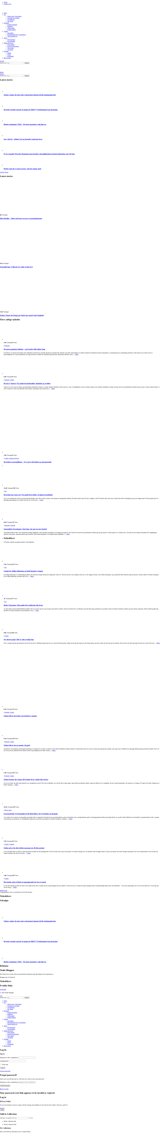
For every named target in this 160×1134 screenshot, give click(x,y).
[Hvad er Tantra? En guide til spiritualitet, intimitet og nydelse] (82, 365)
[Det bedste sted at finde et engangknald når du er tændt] (82, 864)
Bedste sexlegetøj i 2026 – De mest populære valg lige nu (25, 124)
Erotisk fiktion (11, 29)
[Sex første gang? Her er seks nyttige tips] (82, 621)
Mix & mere (7, 58)
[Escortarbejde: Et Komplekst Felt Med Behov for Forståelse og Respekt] (82, 796)
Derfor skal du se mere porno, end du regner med (22, 169)
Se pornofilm (11, 41)
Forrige (2, 172)
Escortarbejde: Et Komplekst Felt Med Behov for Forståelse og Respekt (31, 814)
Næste (6, 172)
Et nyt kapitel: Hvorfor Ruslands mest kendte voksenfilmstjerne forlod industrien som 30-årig (39, 154)
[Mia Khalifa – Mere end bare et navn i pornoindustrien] (80, 196)
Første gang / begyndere (14, 16)
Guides (6, 31)
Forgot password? (5, 1071)
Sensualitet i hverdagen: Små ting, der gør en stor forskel (25, 529)
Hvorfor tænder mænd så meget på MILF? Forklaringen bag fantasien (31, 110)
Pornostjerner (11, 39)
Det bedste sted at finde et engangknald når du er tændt (25, 882)
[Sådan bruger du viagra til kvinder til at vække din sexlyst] (82, 761)
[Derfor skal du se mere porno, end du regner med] (82, 161)
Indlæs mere (3, 890)
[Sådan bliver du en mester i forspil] (82, 727)
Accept (2, 1108)
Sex (5, 14)
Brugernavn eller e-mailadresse (9, 1057)
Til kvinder (10, 48)
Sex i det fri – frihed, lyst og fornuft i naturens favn (23, 139)
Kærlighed (10, 56)
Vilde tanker (11, 28)
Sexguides (10, 33)
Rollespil (10, 26)
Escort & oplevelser (13, 46)
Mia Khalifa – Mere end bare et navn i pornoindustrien (21, 218)
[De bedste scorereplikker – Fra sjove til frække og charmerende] (82, 422)
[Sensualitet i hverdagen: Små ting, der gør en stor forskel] (82, 511)
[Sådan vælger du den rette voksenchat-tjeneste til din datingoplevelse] (82, 87)
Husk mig (5, 1064)
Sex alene (10, 21)
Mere (76, 354)
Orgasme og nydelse (13, 18)
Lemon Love (7, 4)
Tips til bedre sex (12, 36)
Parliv (9, 54)
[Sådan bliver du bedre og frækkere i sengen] (82, 676)
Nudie (5, 2)
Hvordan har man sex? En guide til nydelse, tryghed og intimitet (28, 495)
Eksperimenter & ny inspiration (16, 34)
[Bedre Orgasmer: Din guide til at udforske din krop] (82, 587)
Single (9, 53)
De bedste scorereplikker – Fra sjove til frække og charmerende (27, 462)
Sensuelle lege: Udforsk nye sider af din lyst (16, 267)
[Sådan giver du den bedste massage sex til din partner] (82, 830)
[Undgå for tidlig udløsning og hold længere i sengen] (82, 553)
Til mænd (10, 49)
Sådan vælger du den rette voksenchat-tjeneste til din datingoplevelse (30, 95)
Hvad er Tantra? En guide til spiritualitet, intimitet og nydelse (27, 383)
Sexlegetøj (3, 989)
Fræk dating (10, 44)
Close (2, 1110)
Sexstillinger (11, 19)
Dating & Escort (8, 43)
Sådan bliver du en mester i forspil (17, 745)
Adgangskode (4, 1061)
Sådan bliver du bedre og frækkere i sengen (20, 716)
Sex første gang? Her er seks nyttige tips (19, 639)
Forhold (6, 51)
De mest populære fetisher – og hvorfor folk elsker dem (24, 349)
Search (27, 63)
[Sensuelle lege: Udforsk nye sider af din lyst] (80, 241)
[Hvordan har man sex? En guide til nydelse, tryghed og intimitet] (82, 477)
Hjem (5, 13)
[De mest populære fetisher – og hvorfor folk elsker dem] (82, 331)
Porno (5, 38)
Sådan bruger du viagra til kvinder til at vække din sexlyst (26, 779)
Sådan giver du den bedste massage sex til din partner (24, 848)
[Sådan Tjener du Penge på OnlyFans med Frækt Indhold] (80, 290)
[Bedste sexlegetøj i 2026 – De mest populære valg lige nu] (82, 117)
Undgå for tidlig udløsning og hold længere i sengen (23, 571)
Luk (1, 996)
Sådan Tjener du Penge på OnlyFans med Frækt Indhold (22, 315)
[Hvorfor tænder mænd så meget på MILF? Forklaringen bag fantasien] (82, 102)
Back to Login (4, 1089)
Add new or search (5, 1118)
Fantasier (6, 23)
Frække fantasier (12, 24)
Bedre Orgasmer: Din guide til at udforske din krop (23, 605)
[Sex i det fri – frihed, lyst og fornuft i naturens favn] (82, 131)
